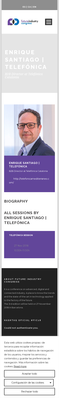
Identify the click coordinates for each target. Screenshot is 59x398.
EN (34, 7)
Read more (20, 366)
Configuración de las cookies (27, 382)
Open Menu (48, 22)
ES (24, 7)
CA (29, 7)
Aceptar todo (29, 373)
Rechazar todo (29, 391)
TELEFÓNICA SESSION (21, 235)
